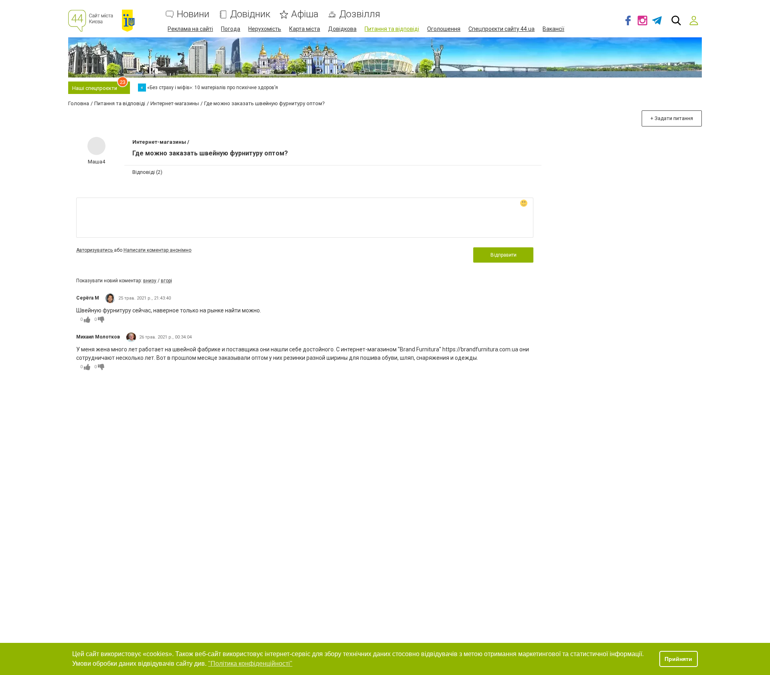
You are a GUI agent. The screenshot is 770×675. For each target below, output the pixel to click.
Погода (230, 29)
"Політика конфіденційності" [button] (250, 663)
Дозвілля (359, 14)
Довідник (250, 14)
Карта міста (304, 29)
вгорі (166, 280)
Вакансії (553, 29)
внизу (149, 280)
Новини (193, 14)
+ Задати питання (671, 118)
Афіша (304, 14)
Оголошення (443, 29)
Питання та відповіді (392, 29)
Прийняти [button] (678, 659)
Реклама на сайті (190, 29)
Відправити (503, 255)
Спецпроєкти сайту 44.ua (501, 29)
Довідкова (342, 29)
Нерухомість (264, 29)
